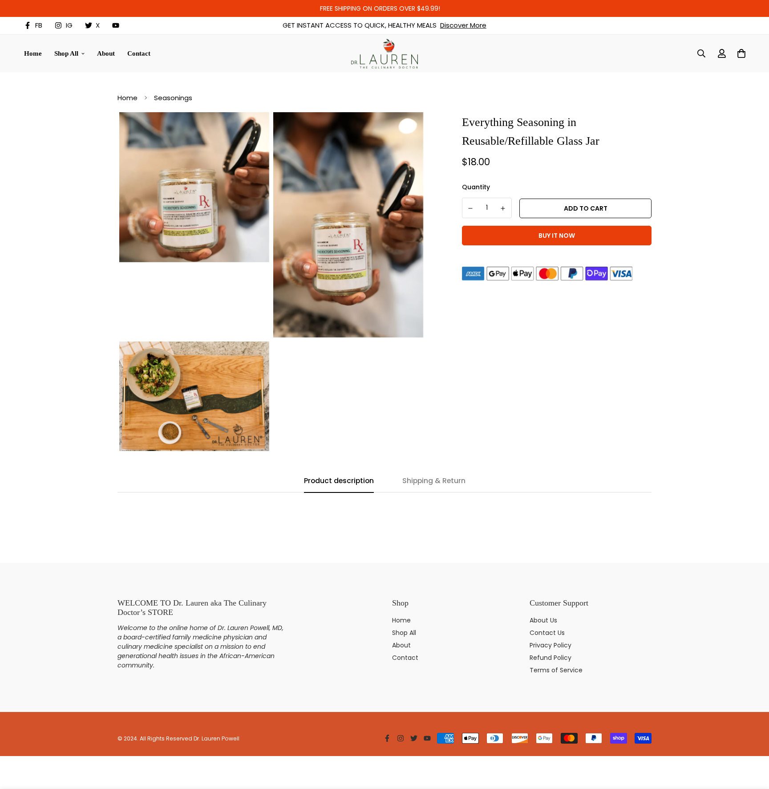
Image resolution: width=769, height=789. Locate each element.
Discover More (463, 25)
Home (33, 53)
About (106, 53)
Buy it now (556, 235)
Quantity (476, 187)
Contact (138, 53)
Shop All (66, 53)
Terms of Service (556, 670)
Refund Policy (550, 657)
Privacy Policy (550, 645)
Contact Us (547, 632)
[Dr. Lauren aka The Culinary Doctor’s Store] (384, 53)
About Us (543, 620)
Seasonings (173, 97)
